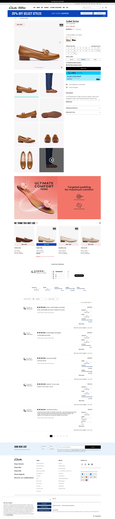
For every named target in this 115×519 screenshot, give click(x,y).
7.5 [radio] (98, 48)
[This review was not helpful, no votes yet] (90, 327)
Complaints (38, 491)
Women (38, 7)
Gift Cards (38, 475)
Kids (64, 7)
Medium (83, 59)
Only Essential (44, 506)
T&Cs (104, 15)
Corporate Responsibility (63, 478)
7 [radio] (92, 48)
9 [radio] (80, 50)
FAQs (37, 478)
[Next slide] (60, 42)
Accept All (44, 503)
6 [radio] (80, 48)
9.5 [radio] (86, 50)
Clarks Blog (61, 473)
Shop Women (19, 464)
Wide (95, 59)
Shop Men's (99, 13)
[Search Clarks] (91, 7)
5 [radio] (68, 48)
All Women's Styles (24, 18)
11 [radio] (68, 53)
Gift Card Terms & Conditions (68, 505)
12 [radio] (73, 53)
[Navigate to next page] (67, 436)
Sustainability (61, 486)
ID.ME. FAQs (38, 480)
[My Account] (103, 7)
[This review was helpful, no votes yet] (88, 327)
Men (42, 7)
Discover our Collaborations (24, 478)
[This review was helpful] (88, 430)
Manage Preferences (44, 510)
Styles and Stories (62, 488)
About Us (60, 463)
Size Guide (38, 486)
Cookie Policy (9, 515)
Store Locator (39, 483)
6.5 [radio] (86, 48)
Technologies (61, 483)
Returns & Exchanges (40, 470)
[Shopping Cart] (106, 7)
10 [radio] (92, 50)
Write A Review (79, 275)
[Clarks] (17, 7)
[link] (61, 25)
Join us (93, 447)
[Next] (100, 223)
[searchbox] (27, 299)
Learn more (69, 78)
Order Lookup (39, 468)
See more (81, 324)
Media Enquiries (62, 480)
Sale (67, 7)
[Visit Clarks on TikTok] (88, 464)
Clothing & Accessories (55, 7)
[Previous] (96, 223)
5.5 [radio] (74, 48)
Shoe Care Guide (39, 488)
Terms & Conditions (75, 449)
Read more (69, 101)
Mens (51, 446)
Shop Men (17, 467)
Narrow (71, 59)
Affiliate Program (62, 465)
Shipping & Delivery (40, 465)
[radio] (74, 41)
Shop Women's (86, 13)
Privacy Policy (83, 449)
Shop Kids (17, 471)
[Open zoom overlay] (61, 67)
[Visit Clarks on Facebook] (82, 464)
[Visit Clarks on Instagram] (85, 464)
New (34, 7)
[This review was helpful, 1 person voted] (88, 379)
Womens (44, 446)
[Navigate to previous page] (48, 436)
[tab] (26, 85)
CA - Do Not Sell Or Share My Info (65, 470)
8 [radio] (68, 50)
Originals (46, 7)
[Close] (50, 499)
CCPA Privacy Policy (56, 505)
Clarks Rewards (39, 473)
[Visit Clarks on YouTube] (92, 464)
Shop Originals (19, 474)
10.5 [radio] (97, 50)
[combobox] (41, 299)
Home (15, 18)
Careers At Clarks (62, 468)
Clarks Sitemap (61, 475)
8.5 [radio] (74, 50)
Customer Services (39, 463)
